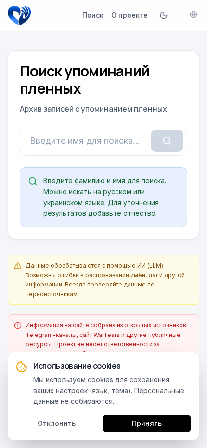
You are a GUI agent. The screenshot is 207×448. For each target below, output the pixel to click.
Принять (147, 423)
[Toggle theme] (163, 15)
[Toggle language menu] (193, 14)
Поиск (93, 15)
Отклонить (57, 423)
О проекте (129, 15)
